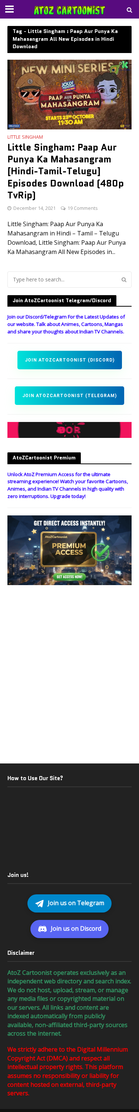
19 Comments (82, 208)
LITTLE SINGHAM (25, 137)
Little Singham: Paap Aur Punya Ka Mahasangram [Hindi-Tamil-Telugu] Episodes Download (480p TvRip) (65, 171)
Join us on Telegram (76, 903)
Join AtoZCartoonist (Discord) (70, 360)
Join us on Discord (76, 928)
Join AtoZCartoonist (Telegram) (69, 395)
